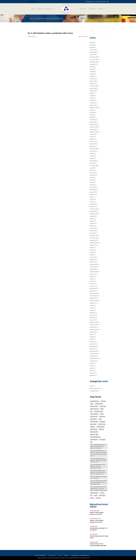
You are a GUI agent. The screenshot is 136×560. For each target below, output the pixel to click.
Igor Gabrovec (93, 416)
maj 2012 (92, 339)
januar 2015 (92, 262)
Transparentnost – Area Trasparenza (80, 555)
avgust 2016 (93, 216)
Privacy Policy (52, 555)
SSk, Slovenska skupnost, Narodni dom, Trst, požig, (98, 477)
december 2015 (93, 235)
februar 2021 (93, 144)
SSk (91, 442)
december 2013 (94, 293)
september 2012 (94, 329)
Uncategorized (93, 391)
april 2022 (92, 117)
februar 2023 (93, 105)
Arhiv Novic (83, 8)
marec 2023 (93, 103)
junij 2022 (92, 112)
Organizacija (48, 8)
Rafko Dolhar (93, 429)
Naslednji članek (83, 36)
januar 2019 (92, 175)
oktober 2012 (93, 327)
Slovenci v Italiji (94, 434)
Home (31, 18)
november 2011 (93, 353)
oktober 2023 (93, 88)
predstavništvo (100, 426)
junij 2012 (92, 336)
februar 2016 (93, 230)
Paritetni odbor (94, 421)
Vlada (95, 495)
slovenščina (102, 439)
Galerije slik (92, 8)
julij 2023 (92, 93)
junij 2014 (92, 279)
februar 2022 (93, 122)
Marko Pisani (93, 419)
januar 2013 (92, 320)
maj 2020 (92, 156)
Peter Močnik (101, 424)
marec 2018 (93, 187)
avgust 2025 (93, 64)
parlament (102, 421)
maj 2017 (92, 201)
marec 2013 (93, 315)
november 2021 (94, 127)
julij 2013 (92, 305)
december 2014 (94, 264)
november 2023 (94, 86)
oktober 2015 (93, 240)
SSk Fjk (102, 493)
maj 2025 (92, 71)
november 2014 (94, 267)
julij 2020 (92, 153)
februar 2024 (93, 81)
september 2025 (94, 61)
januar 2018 (92, 192)
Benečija (103, 401)
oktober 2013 (93, 298)
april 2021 (92, 139)
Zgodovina (40, 8)
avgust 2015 (93, 245)
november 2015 (93, 238)
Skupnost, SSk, (94, 432)
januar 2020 (93, 163)
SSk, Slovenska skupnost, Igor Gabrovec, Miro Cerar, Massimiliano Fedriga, (97, 466)
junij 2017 (92, 199)
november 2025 (94, 59)
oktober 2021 (93, 129)
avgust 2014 (93, 274)
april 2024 (92, 76)
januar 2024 (93, 83)
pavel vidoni (93, 424)
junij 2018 (92, 180)
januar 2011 (92, 375)
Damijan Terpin (99, 403)
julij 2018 (92, 177)
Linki (60, 555)
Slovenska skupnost (95, 437)
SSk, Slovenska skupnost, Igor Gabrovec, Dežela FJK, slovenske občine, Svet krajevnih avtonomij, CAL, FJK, (98, 453)
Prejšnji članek (32, 36)
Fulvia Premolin (94, 414)
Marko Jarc (102, 416)
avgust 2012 (93, 332)
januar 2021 (92, 146)
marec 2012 (93, 344)
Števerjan (98, 498)
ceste (91, 403)
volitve (92, 498)
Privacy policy (96, 557)
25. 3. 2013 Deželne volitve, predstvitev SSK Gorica (50, 33)
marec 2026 (93, 49)
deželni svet (103, 406)
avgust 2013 (93, 303)
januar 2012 (92, 349)
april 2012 (92, 341)
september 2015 (94, 242)
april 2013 (92, 312)
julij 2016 (92, 218)
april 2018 (92, 185)
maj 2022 (92, 115)
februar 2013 (93, 317)
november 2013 (94, 295)
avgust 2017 (93, 194)
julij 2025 (92, 66)
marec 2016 (93, 228)
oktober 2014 (93, 269)
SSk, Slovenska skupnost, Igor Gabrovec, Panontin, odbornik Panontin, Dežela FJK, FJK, (97, 472)
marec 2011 (92, 373)
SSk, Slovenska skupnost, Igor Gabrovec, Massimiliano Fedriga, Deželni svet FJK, (98, 460)
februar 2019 (93, 172)
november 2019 (94, 165)
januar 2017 (92, 206)
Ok (91, 557)
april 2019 (92, 170)
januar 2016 (92, 233)
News (91, 386)
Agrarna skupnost (94, 401)
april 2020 (92, 158)
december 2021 (94, 124)
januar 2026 (92, 54)
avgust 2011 (93, 361)
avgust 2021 (93, 134)
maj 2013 (92, 310)
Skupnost (101, 429)
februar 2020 (93, 160)
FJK (91, 411)
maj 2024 (92, 74)
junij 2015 (92, 250)
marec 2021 (93, 141)
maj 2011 (92, 368)
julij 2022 (92, 110)
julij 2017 (92, 197)
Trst (91, 495)
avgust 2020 (93, 151)
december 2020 (94, 148)
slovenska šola (93, 439)
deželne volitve (94, 406)
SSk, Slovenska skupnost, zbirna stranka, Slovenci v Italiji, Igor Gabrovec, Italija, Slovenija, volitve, (98, 488)
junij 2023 (92, 95)
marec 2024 (93, 78)
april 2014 (92, 283)
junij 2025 (92, 69)
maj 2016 (92, 223)
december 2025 (94, 57)
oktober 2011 (93, 356)
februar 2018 (93, 189)
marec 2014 (93, 286)
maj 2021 (92, 136)
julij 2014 (92, 276)
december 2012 (94, 322)
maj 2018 (92, 182)
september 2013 (94, 300)
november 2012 (94, 324)
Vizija (33, 8)
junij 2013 (92, 308)
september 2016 (94, 213)
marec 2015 (92, 257)
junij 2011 (92, 365)
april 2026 (92, 47)
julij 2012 (92, 334)
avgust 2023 (93, 90)
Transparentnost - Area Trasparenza (96, 1)
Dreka (101, 409)
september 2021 (94, 131)
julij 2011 (92, 363)
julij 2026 (92, 42)
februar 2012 (93, 346)
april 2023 (92, 100)
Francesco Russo (98, 411)
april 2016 (92, 226)
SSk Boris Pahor (94, 493)
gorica (101, 414)
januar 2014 (92, 291)
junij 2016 (92, 221)
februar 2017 (93, 204)
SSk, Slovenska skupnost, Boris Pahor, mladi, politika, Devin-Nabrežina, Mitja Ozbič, (97, 446)
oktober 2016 (93, 211)
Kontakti (100, 8)
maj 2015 (92, 252)
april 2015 (92, 254)
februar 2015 (93, 259)
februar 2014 (93, 288)
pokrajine (92, 426)
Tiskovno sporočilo (94, 388)
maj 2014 (92, 281)
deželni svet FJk (94, 409)
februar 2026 (93, 52)
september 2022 (94, 107)
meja (100, 419)
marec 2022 (93, 119)
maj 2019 (92, 168)
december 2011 (93, 351)
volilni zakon (102, 495)
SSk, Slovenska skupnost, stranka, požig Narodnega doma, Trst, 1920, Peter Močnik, (98, 482)
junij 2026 (92, 45)
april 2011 (92, 370)
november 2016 (94, 209)
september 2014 (94, 271)
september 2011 (94, 358)
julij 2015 (92, 247)
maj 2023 (92, 98)
